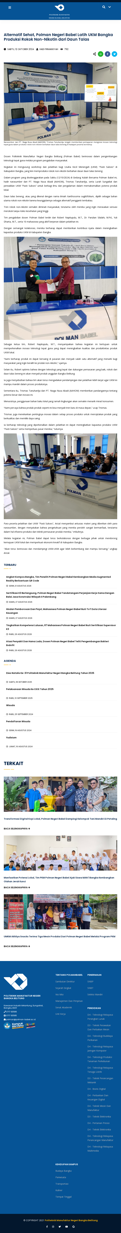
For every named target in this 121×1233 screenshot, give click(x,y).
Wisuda (10, 705)
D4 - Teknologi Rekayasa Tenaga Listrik (100, 1069)
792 (66, 49)
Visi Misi (59, 994)
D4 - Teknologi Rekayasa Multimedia (100, 1148)
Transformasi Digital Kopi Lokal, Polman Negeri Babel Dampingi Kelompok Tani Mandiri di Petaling (60, 818)
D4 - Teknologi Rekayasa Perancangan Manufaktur (100, 1138)
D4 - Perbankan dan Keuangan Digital (97, 1097)
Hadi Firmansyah (48, 49)
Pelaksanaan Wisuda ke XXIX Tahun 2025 (30, 689)
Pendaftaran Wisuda (18, 721)
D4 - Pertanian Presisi (98, 1123)
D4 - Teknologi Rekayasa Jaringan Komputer (100, 1048)
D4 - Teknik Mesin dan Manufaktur (99, 1108)
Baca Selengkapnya (16, 828)
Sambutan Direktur (65, 981)
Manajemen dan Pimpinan (69, 1000)
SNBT (90, 987)
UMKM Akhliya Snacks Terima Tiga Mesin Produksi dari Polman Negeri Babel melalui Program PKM (59, 936)
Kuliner (58, 1190)
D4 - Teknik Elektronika (99, 1129)
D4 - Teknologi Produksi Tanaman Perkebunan (99, 1059)
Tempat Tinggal (63, 1196)
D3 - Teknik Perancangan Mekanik (100, 1080)
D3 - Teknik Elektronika (99, 1116)
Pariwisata (60, 1177)
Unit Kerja (60, 1013)
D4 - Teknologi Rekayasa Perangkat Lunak (100, 1016)
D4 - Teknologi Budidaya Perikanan (100, 1037)
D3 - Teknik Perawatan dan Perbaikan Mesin (99, 1027)
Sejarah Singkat (63, 987)
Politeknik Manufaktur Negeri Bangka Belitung (71, 1220)
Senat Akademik (63, 1007)
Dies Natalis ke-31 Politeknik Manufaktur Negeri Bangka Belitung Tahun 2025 (50, 673)
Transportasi (61, 1183)
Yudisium (11, 737)
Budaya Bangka (63, 1170)
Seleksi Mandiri (95, 994)
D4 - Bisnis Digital (96, 1088)
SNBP (90, 981)
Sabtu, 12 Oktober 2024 (20, 49)
